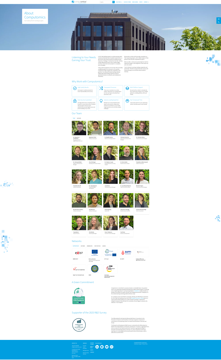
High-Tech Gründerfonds (78, 275)
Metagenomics (86, 350)
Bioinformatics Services (86, 353)
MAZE (90, 275)
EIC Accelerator (92, 259)
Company (92, 352)
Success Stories (92, 343)
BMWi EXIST (75, 259)
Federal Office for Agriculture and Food (140, 259)
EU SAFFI (122, 259)
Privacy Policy (144, 344)
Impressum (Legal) (138, 344)
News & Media (91, 347)
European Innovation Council (137, 298)
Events (91, 350)
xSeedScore (136, 291)
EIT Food (106, 259)
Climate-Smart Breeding (85, 347)
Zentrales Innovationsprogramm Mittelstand (109, 276)
